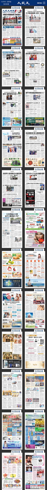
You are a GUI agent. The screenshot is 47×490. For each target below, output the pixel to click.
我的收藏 (6, 4)
